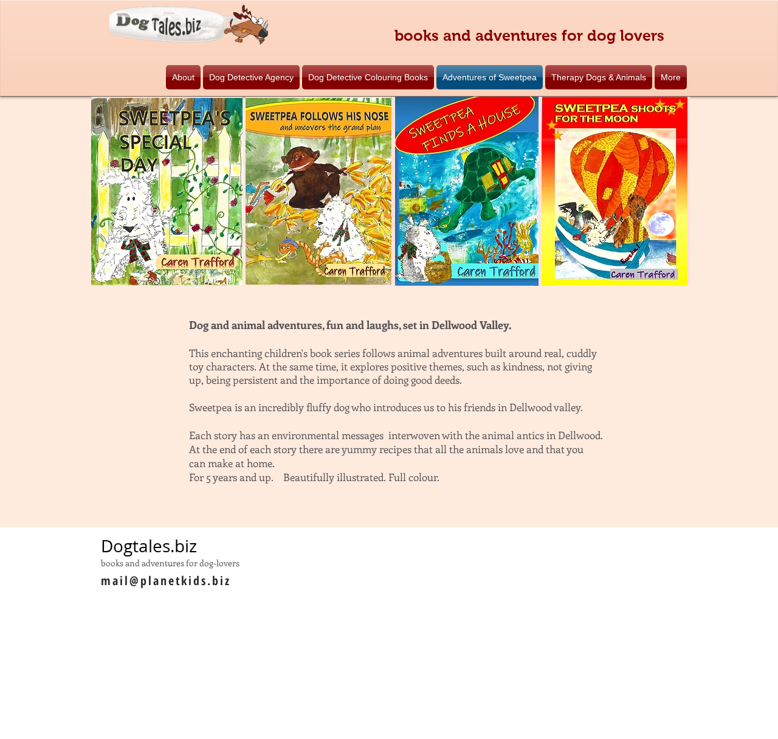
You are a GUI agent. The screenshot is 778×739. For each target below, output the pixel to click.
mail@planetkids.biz (166, 580)
